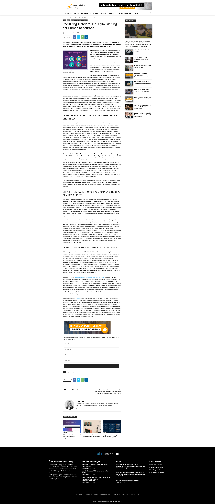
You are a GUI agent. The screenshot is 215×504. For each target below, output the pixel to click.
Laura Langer (69, 32)
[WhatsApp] (82, 37)
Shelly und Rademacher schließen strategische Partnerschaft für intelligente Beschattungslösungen (96, 479)
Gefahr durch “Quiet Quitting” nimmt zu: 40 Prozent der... (142, 90)
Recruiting (73, 20)
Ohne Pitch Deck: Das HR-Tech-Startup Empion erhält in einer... (143, 98)
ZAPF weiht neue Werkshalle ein (72, 390)
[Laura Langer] (64, 33)
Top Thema (79, 20)
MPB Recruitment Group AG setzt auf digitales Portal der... (142, 82)
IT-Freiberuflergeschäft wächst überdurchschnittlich (142, 66)
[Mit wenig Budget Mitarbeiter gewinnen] (129, 52)
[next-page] (66, 442)
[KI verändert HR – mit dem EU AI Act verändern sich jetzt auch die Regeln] (92, 426)
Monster (79, 298)
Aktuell (67, 17)
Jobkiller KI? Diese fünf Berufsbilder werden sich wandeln (141, 59)
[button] (150, 13)
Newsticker (85, 468)
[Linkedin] (86, 37)
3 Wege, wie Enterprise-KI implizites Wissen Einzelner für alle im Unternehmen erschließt (111, 436)
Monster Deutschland (80, 371)
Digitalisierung (70, 371)
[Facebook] (74, 37)
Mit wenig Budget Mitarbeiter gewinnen (127, 480)
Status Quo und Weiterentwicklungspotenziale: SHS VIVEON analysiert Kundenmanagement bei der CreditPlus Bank (130, 474)
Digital (68, 20)
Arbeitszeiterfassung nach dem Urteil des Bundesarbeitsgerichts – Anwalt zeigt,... (143, 114)
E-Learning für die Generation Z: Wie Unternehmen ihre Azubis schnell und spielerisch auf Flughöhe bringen (130, 466)
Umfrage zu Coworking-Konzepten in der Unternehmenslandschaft (141, 75)
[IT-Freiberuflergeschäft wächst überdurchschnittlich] (129, 68)
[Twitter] (78, 37)
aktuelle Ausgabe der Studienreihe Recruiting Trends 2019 (89, 277)
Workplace (85, 20)
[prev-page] (64, 442)
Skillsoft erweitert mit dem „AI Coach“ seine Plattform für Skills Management (72, 436)
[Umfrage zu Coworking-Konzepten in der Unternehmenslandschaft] (129, 75)
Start (64, 17)
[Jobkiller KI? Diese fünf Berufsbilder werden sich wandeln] (129, 60)
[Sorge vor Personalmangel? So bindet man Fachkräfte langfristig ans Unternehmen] (129, 107)
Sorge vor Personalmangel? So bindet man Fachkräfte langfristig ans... (142, 106)
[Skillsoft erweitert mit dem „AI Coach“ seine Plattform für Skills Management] (72, 426)
